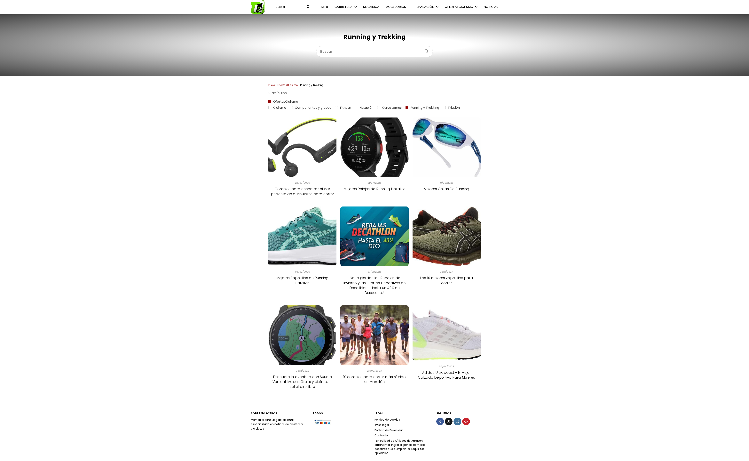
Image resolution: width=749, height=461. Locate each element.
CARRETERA (343, 6)
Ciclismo (279, 107)
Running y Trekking (424, 107)
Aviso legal (381, 425)
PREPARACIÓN (423, 6)
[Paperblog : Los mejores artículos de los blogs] (374, 441)
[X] (449, 421)
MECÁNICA (371, 6)
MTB (324, 6)
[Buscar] (308, 7)
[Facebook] (440, 421)
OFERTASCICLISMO (459, 6)
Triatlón (454, 107)
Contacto (381, 435)
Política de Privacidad (389, 430)
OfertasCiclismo (285, 101)
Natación (366, 107)
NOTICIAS (491, 6)
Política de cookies (387, 420)
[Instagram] (457, 421)
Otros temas (392, 107)
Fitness (345, 107)
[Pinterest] (466, 421)
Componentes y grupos (313, 107)
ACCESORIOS (396, 6)
